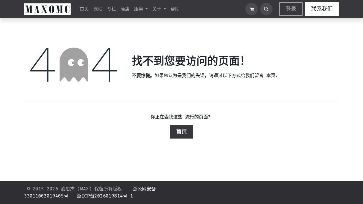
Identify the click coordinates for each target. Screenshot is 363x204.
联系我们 (322, 9)
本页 (270, 75)
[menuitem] (84, 9)
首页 (181, 131)
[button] (266, 9)
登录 (291, 9)
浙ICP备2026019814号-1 (105, 196)
